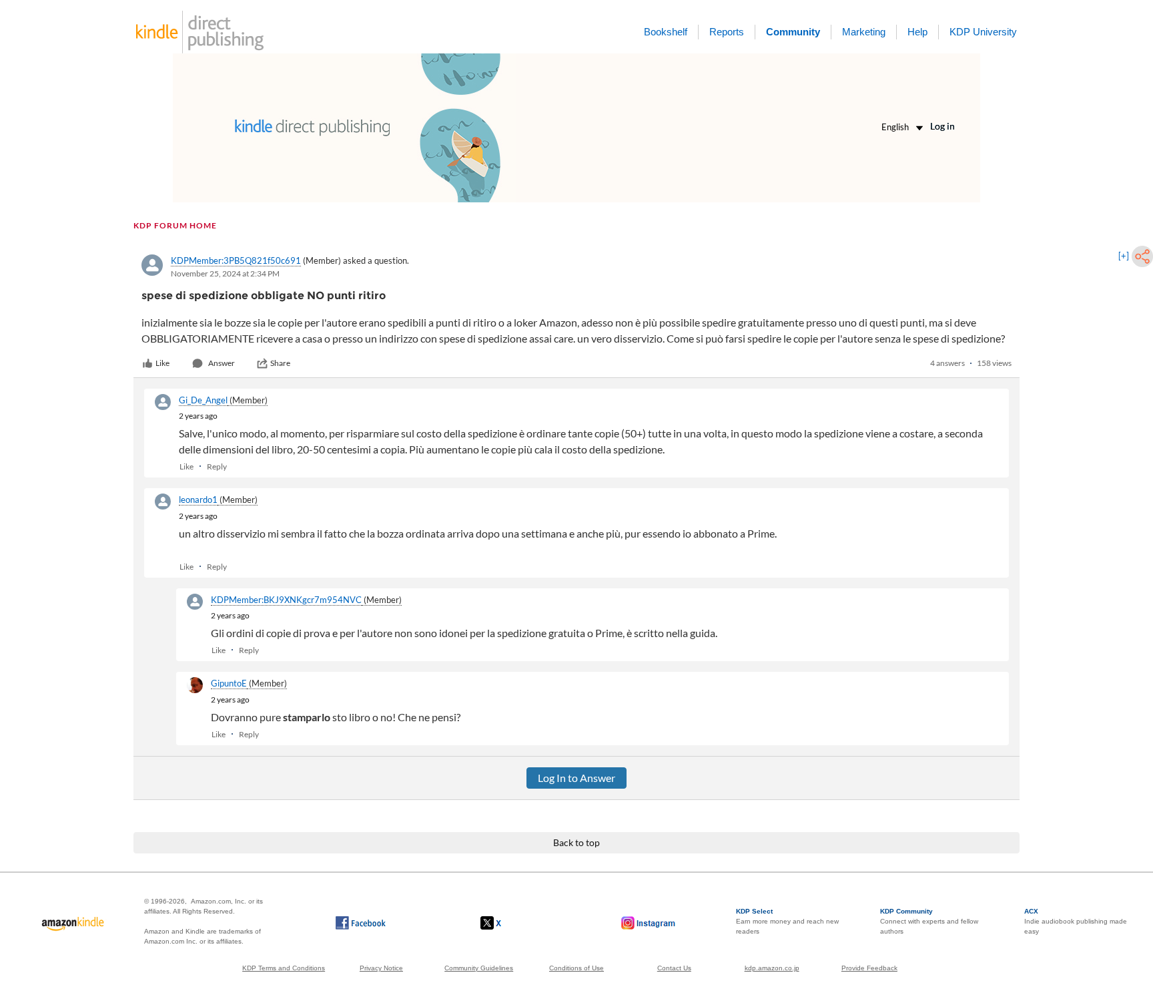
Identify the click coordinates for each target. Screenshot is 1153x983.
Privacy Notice (381, 968)
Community (793, 31)
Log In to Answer (576, 777)
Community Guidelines (478, 968)
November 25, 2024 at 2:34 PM (225, 273)
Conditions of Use (576, 968)
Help (917, 31)
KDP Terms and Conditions (283, 968)
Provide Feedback (869, 968)
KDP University (983, 31)
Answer (221, 363)
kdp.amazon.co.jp (772, 968)
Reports (726, 31)
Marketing (863, 31)
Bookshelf (665, 31)
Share (280, 363)
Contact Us (674, 968)
